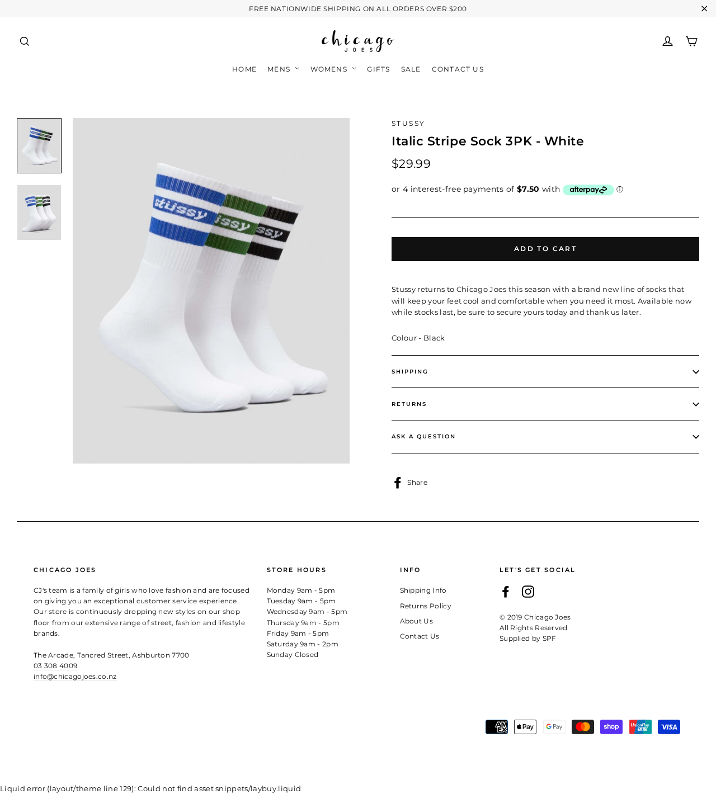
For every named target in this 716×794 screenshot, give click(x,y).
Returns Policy (426, 606)
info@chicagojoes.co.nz (75, 676)
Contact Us (458, 69)
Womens (330, 69)
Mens (280, 69)
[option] (211, 291)
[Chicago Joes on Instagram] (528, 591)
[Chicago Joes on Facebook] (506, 591)
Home (244, 69)
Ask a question (424, 436)
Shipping (410, 371)
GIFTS (378, 69)
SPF (550, 638)
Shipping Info (423, 590)
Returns (409, 404)
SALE (411, 69)
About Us (417, 621)
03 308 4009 (55, 665)
